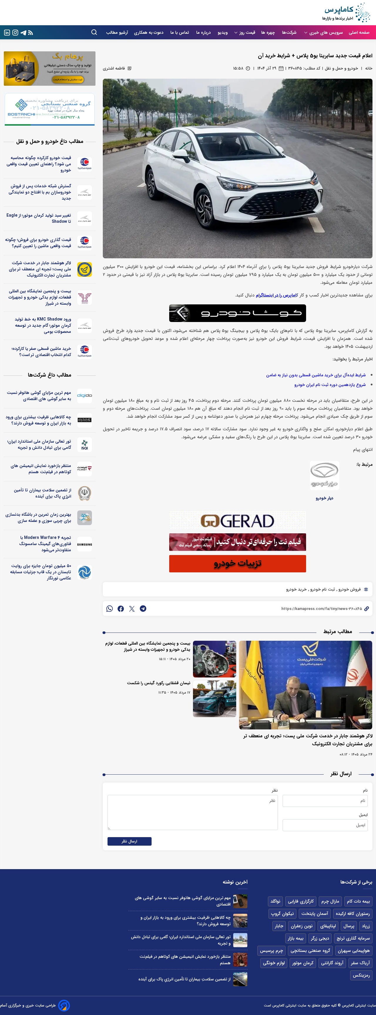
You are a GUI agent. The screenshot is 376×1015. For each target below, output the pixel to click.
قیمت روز (247, 32)
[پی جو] (84, 517)
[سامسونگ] (84, 544)
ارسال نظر (129, 841)
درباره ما (204, 32)
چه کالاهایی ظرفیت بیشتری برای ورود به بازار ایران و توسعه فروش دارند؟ (38, 420)
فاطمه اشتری (114, 68)
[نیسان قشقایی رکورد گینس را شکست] (214, 698)
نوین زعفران (302, 926)
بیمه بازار (295, 938)
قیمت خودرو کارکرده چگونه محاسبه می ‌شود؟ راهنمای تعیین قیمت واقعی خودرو (38, 164)
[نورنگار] (84, 572)
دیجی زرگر (320, 938)
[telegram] (143, 608)
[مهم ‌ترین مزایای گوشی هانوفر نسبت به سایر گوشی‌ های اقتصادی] (240, 901)
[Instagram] (15, 32)
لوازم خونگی (274, 963)
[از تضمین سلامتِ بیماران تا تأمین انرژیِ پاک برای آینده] (240, 979)
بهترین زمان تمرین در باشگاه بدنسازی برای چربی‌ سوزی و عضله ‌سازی (38, 517)
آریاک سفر (360, 963)
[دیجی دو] (84, 396)
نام (365, 790)
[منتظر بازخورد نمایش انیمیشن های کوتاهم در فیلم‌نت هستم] (240, 959)
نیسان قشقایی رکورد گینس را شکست (158, 683)
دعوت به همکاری (149, 32)
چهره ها (268, 32)
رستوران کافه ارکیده (353, 913)
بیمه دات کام (358, 901)
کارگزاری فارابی (301, 901)
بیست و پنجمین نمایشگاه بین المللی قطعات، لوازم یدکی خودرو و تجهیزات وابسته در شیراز (147, 646)
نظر (275, 790)
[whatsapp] (109, 608)
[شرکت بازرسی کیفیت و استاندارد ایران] (84, 444)
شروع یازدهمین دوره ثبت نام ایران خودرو (330, 385)
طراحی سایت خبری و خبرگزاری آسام (28, 1005)
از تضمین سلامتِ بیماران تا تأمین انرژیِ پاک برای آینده (42, 493)
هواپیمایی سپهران (354, 950)
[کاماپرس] (346, 12)
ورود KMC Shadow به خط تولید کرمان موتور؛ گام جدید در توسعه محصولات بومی (43, 325)
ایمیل (363, 815)
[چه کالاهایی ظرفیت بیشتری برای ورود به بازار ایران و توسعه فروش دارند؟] (240, 920)
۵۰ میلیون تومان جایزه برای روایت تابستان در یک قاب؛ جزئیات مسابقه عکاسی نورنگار (40, 572)
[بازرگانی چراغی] (84, 420)
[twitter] (132, 608)
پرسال (348, 926)
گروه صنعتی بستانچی (310, 950)
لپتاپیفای (328, 926)
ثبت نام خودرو (322, 589)
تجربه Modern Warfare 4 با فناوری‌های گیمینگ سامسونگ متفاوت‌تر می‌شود (45, 544)
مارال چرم (330, 901)
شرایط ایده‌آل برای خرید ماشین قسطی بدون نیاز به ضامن (316, 375)
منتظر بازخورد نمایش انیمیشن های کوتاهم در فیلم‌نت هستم (41, 469)
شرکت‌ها (290, 32)
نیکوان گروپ (282, 913)
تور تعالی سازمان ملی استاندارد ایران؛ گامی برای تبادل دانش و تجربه (39, 444)
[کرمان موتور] (84, 192)
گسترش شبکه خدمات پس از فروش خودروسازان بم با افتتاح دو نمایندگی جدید (40, 192)
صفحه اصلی (359, 32)
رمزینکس (361, 975)
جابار (279, 926)
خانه (368, 68)
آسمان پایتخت (314, 913)
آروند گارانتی (332, 963)
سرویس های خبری (326, 32)
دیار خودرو (324, 498)
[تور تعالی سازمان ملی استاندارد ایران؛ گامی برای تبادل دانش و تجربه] (240, 940)
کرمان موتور (302, 963)
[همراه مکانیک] (84, 164)
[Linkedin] (7, 32)
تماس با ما (180, 32)
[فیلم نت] (84, 469)
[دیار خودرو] (324, 475)
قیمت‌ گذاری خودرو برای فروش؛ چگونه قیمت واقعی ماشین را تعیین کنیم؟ (38, 243)
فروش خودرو (349, 589)
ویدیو (223, 32)
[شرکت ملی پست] (84, 269)
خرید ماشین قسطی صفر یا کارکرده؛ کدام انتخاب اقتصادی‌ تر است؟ (41, 351)
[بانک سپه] (84, 493)
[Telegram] (23, 32)
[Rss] (30, 32)
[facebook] (121, 608)
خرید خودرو (296, 589)
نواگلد (275, 901)
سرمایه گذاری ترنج (353, 938)
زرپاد (366, 926)
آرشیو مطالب (117, 32)
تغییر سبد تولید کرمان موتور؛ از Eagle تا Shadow (38, 218)
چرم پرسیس (271, 950)
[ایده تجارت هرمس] (84, 297)
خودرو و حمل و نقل (341, 68)
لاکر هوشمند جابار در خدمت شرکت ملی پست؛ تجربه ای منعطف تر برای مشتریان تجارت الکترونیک (40, 269)
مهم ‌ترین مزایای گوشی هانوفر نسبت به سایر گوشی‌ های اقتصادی (39, 396)
